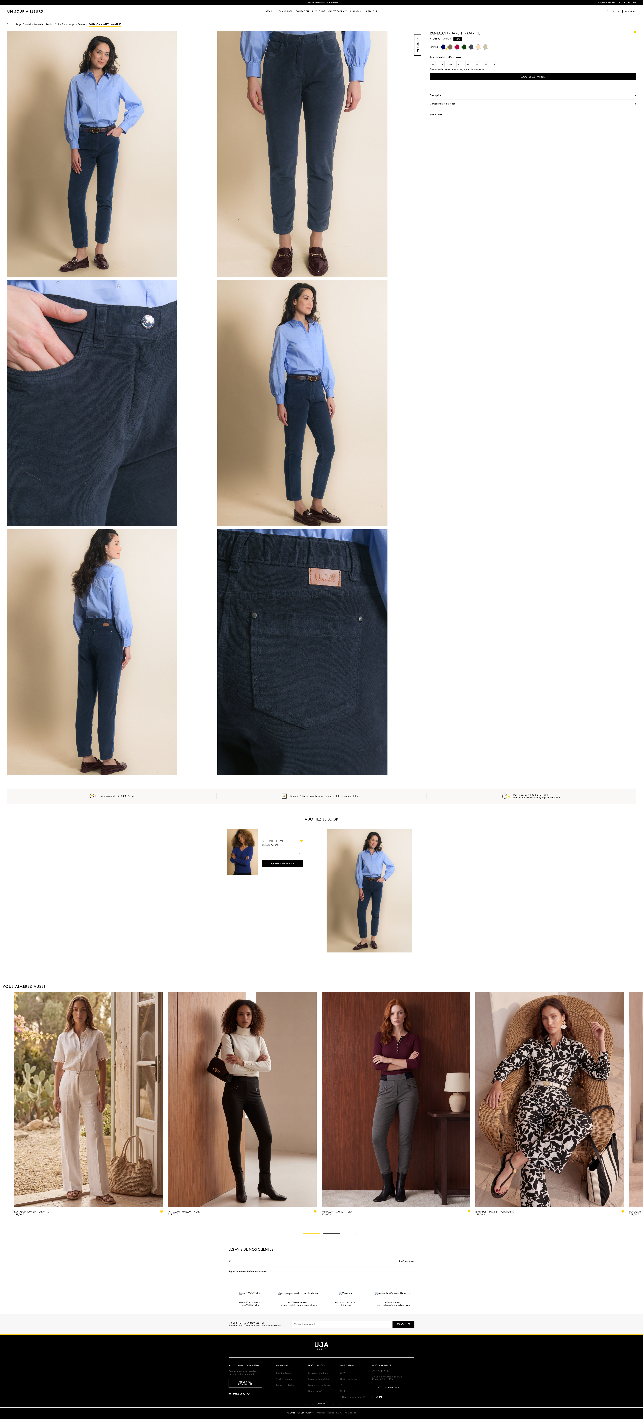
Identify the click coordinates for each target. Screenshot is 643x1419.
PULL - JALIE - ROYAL (272, 841)
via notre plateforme (351, 796)
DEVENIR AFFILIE (606, 3)
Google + (380, 1397)
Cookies (344, 1391)
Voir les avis (436, 115)
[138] (478, 48)
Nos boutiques (627, 3)
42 (459, 64)
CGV (342, 1373)
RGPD (339, 1412)
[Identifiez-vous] (619, 11)
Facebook (373, 1397)
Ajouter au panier (533, 77)
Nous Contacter (388, 1387)
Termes (338, 1404)
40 (450, 64)
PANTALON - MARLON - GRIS (337, 1211)
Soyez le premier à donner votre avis (248, 1271)
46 (477, 64)
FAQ (342, 1385)
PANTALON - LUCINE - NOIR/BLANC (494, 1211)
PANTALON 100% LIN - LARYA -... (31, 1211)
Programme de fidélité (319, 1385)
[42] (464, 48)
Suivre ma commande (245, 1383)
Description (436, 95)
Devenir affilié (315, 1391)
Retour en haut (638, 1369)
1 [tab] (311, 1233)
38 (441, 64)
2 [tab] (331, 1233)
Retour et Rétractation (319, 1379)
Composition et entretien (442, 103)
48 (486, 64)
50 (495, 64)
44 (468, 64)
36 (433, 64)
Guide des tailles (348, 1379)
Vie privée (330, 1404)
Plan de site (350, 1412)
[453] (457, 48)
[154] (450, 48)
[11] (471, 48)
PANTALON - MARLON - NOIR (184, 1211)
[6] (485, 48)
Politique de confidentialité (353, 1397)
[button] (533, 57)
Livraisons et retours (318, 1373)
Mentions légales (325, 1412)
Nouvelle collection (285, 1385)
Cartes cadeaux (284, 1379)
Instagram (377, 1397)
